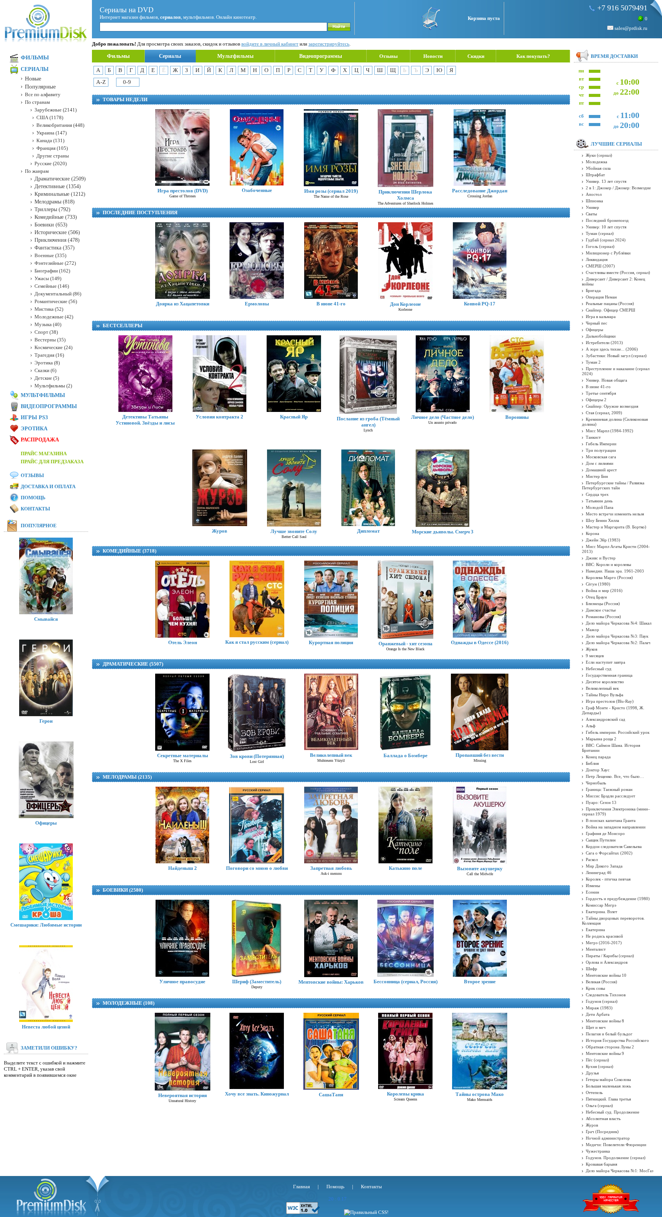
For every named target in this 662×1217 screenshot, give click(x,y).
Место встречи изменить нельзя (615, 514)
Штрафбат (595, 174)
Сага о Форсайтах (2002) (609, 853)
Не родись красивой (604, 936)
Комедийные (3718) (129, 551)
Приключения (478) (57, 240)
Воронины (517, 417)
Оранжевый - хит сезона (406, 643)
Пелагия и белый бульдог (609, 1034)
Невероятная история (182, 1095)
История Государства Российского (617, 1040)
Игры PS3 (34, 417)
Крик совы (595, 988)
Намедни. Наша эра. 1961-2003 (615, 571)
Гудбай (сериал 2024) (606, 240)
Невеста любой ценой (46, 1027)
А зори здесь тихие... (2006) (612, 349)
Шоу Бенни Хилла (602, 520)
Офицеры (46, 823)
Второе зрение (480, 981)
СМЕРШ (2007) (600, 266)
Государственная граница (609, 675)
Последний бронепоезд (607, 220)
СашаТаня (331, 1094)
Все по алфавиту (43, 94)
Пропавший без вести (480, 755)
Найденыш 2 (182, 868)
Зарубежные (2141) (55, 110)
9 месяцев (595, 655)
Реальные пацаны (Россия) (610, 303)
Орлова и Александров (607, 962)
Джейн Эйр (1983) (603, 540)
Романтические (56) (55, 301)
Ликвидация (597, 259)
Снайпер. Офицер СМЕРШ (610, 310)
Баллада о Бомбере (405, 755)
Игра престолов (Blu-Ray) (610, 701)
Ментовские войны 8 (605, 1021)
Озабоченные (257, 190)
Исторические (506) (57, 232)
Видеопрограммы (320, 56)
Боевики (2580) (123, 890)
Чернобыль (596, 783)
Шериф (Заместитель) (256, 981)
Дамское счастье (601, 610)
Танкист (593, 437)
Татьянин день (599, 501)
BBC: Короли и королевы (608, 564)
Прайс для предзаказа (52, 461)
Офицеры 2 (596, 399)
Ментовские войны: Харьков (331, 982)
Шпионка (594, 200)
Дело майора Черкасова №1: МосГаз (619, 1170)
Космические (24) (53, 347)
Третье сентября (601, 393)
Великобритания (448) (60, 125)
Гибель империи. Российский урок (617, 732)
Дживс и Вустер (601, 558)
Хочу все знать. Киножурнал (257, 1094)
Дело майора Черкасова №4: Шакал (618, 623)
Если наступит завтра (605, 662)
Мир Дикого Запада (604, 866)
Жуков (591, 649)
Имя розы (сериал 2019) (331, 191)
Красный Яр (294, 417)
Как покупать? (533, 56)
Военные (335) (50, 255)
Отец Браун (596, 597)
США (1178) (49, 117)
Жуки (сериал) (599, 155)
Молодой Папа (599, 507)
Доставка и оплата (48, 486)
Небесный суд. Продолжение (612, 1112)
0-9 (127, 82)
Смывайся (46, 619)
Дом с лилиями (599, 463)
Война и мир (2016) (604, 590)
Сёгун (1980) (598, 584)
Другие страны (52, 156)
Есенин (592, 892)
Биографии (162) (52, 271)
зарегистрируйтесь (328, 44)
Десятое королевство (605, 681)
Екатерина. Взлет (601, 911)
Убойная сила (598, 168)
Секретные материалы (182, 755)
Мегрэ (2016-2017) (604, 942)
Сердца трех (597, 494)
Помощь (33, 497)
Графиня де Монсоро (605, 833)
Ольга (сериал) (599, 1105)
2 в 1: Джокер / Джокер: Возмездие (618, 187)
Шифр (591, 968)
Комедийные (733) (55, 217)
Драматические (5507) (133, 664)
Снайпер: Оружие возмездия (612, 406)
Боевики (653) (50, 225)
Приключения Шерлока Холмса (405, 195)
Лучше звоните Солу (293, 531)
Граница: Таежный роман (609, 789)
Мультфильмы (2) (53, 386)
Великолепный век (331, 755)
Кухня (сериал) (599, 1066)
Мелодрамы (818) (54, 202)
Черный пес (596, 323)
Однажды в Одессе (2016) (479, 642)
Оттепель (594, 1092)
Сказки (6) (45, 370)
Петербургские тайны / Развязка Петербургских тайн (613, 485)
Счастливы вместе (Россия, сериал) (618, 272)
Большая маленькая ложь (608, 1086)
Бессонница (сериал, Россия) (406, 981)
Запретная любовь (331, 868)
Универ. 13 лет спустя (606, 181)
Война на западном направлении (616, 827)
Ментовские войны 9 (605, 1053)
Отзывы (388, 56)
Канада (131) (50, 140)
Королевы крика (405, 1094)
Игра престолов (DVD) (182, 191)
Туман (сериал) (600, 233)
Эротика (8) (47, 363)
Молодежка (596, 161)
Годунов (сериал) (602, 1001)
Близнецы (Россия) (603, 603)
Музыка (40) (47, 324)
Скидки (475, 56)
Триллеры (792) (52, 209)
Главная (301, 1186)
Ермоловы (257, 304)
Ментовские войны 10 (606, 975)
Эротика (34, 428)
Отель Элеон (182, 642)
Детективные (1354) (57, 186)
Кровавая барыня (601, 1164)
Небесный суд (598, 668)
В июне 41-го (331, 304)
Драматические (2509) (60, 179)
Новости (432, 56)
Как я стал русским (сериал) (256, 642)
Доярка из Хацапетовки (182, 304)
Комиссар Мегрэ (601, 905)
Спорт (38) (46, 332)
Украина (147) (51, 133)
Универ (592, 207)
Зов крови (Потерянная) (257, 756)
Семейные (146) (51, 286)
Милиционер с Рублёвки (608, 253)
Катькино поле (405, 868)
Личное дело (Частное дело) (442, 417)
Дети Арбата (598, 1014)
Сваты (591, 214)
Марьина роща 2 (601, 738)
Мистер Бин (597, 476)
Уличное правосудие (182, 981)
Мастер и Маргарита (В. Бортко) (616, 527)
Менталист (596, 949)
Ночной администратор (608, 1138)
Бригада (593, 290)
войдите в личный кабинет (269, 44)
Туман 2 (593, 362)
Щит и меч (596, 1027)
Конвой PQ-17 (479, 304)
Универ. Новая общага (606, 380)
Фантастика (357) (54, 248)
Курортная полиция (331, 642)
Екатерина (595, 929)
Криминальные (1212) (59, 194)
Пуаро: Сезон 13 (601, 802)
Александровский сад (605, 719)
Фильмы (118, 56)
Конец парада (598, 756)
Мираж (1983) (599, 1007)
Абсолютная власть (603, 1118)
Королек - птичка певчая (608, 879)
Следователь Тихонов (606, 994)
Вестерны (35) (50, 340)
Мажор (592, 629)
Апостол (593, 194)
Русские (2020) (50, 163)
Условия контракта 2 (219, 417)
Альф (590, 725)
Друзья (592, 1073)
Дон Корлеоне (405, 304)
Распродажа (40, 440)
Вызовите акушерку (480, 868)
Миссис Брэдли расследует (610, 796)
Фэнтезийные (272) (55, 263)
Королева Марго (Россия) (609, 577)
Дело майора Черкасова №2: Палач (618, 642)
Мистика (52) (48, 309)
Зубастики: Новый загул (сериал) (616, 355)
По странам (37, 102)
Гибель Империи (601, 443)
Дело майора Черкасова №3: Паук (617, 636)
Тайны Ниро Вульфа (604, 694)
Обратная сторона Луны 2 (610, 1047)
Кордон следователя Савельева (614, 846)
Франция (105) (52, 148)
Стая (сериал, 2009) (604, 412)
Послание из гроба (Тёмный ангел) (368, 422)
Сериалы (170, 56)
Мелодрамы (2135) (127, 777)
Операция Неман (601, 297)
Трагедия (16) (49, 355)
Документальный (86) (57, 294)
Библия (592, 763)
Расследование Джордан (479, 191)
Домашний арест (601, 469)
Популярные (40, 87)
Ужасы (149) (47, 278)
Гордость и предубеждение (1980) (618, 898)
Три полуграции (601, 450)
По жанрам (37, 171)
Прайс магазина (44, 453)
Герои (45, 721)
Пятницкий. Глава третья (608, 1099)
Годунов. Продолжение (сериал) (616, 1157)
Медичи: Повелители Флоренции (616, 1144)
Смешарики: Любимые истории (46, 925)
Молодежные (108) (128, 1003)
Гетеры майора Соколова (608, 1079)
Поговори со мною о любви (257, 868)
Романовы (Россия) (603, 616)
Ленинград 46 (598, 872)
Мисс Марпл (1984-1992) (609, 430)
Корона (592, 533)
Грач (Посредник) (602, 1131)
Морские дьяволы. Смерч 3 (443, 532)
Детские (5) (46, 378)
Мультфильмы (235, 56)
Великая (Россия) (601, 981)
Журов (219, 531)
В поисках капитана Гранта (611, 820)
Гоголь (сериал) (600, 246)
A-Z (101, 82)
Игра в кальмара (601, 316)
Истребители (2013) (604, 342)
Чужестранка (598, 1151)
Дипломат (368, 531)
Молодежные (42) (53, 317)
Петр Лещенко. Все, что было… (615, 776)
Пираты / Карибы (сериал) (610, 955)
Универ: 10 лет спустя (606, 227)
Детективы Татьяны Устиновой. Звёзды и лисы (145, 420)
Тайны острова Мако (480, 1094)
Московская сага (601, 456)
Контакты (35, 509)
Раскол (592, 859)
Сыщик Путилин (601, 840)
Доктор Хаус (598, 770)
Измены (593, 885)
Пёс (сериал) (597, 1060)
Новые (33, 78)
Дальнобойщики (601, 336)
